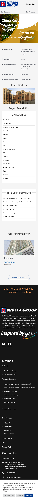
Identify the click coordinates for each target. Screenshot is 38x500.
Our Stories (8, 426)
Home (4, 35)
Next (36, 97)
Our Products (30, 12)
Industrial (6, 142)
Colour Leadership (10, 374)
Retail (5, 171)
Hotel (5, 138)
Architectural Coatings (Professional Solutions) (18, 202)
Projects (10, 35)
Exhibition (6, 131)
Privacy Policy (7, 447)
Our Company (5, 12)
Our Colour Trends (10, 371)
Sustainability (7, 438)
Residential (6, 164)
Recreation (6, 160)
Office (5, 153)
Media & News (9, 434)
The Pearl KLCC (10, 262)
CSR (3, 443)
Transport (6, 178)
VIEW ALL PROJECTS (19, 277)
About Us (7, 423)
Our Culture (8, 430)
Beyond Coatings (8, 209)
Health (5, 134)
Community (7, 123)
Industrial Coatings (9, 213)
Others (5, 156)
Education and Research (11, 127)
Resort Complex (8, 167)
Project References (9, 409)
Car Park (6, 120)
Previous (1, 97)
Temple (5, 175)
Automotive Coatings (10, 205)
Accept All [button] (29, 495)
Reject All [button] (20, 495)
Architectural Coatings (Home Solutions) (16, 198)
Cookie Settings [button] (9, 495)
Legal (5, 145)
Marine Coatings (8, 216)
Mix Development (9, 149)
